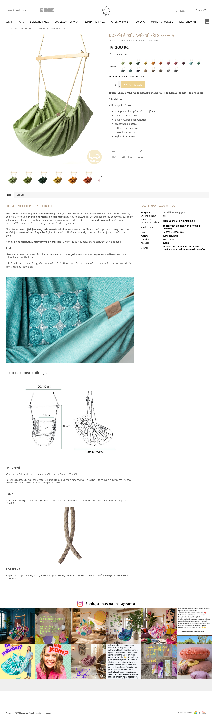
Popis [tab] (8, 194)
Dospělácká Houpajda (174, 212)
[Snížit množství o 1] (119, 86)
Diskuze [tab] (20, 194)
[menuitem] (9, 22)
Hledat (36, 10)
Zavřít (124, 145)
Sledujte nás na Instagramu (110, 603)
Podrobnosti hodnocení (147, 40)
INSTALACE (72, 474)
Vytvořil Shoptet (185, 713)
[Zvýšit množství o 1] (119, 83)
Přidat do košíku (135, 85)
